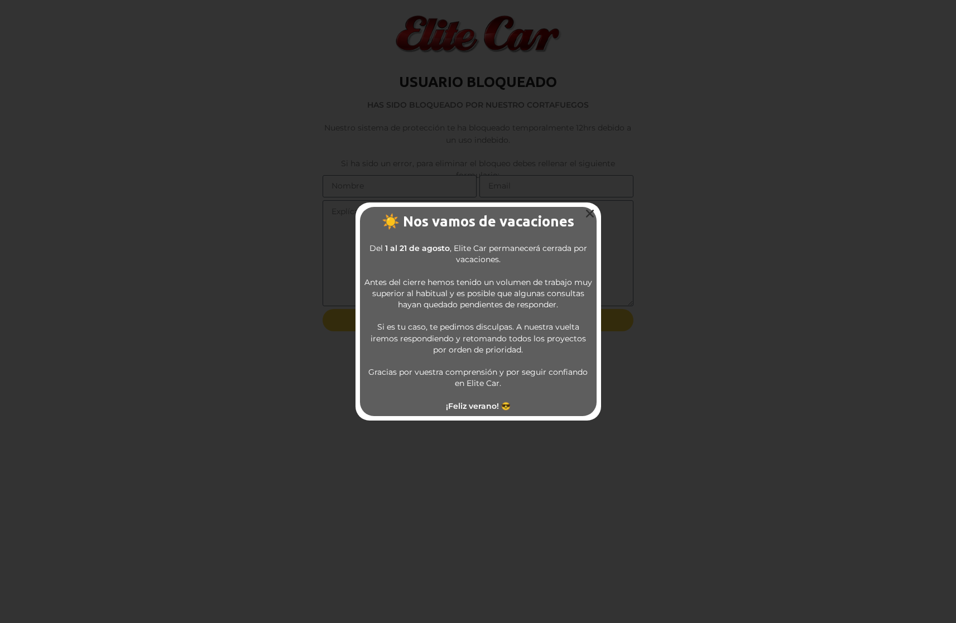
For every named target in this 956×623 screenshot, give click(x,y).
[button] (589, 213)
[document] (478, 311)
